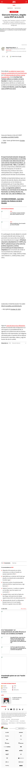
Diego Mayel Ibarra (11, 47)
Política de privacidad (15, 719)
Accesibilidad (22, 721)
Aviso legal (8, 719)
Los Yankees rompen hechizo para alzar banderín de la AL (17, 213)
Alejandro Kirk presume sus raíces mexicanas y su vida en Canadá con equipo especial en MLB (12, 572)
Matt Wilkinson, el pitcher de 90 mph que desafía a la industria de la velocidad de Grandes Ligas (14, 578)
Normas (14, 563)
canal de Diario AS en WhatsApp (15, 326)
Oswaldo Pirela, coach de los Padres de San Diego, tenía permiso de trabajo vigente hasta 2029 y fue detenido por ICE (14, 596)
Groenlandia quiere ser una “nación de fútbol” (13, 676)
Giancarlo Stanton (16, 343)
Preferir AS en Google (16, 56)
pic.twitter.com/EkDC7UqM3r (10, 137)
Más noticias (23, 608)
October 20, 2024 (16, 309)
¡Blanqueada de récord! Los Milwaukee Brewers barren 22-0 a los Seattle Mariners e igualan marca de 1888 (13, 602)
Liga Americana (18, 8)
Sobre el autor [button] (8, 50)
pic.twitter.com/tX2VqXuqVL (13, 306)
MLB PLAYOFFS (14, 11)
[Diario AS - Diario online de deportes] (14, 2)
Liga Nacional (10, 8)
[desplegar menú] (2, 2)
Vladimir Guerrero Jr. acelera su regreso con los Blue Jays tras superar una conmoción (13, 590)
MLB (14, 5)
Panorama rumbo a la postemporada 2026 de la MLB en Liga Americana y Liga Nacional (13, 584)
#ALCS (3, 306)
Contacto (3, 719)
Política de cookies (4, 721)
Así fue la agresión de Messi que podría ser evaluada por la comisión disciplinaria (18, 648)
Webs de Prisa (21, 728)
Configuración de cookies (14, 721)
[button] (3, 56)
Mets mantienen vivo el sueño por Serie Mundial (17, 224)
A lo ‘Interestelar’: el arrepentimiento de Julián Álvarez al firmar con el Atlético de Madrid (13, 632)
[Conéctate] (26, 2)
